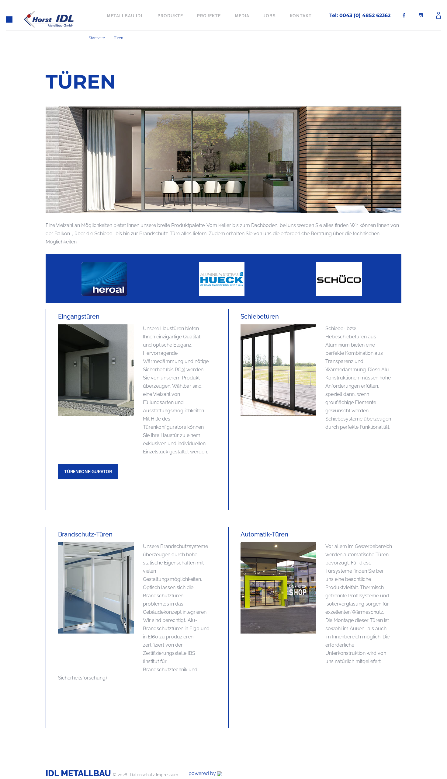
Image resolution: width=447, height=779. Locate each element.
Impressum (167, 774)
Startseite (97, 38)
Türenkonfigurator (88, 471)
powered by (203, 773)
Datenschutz (143, 774)
